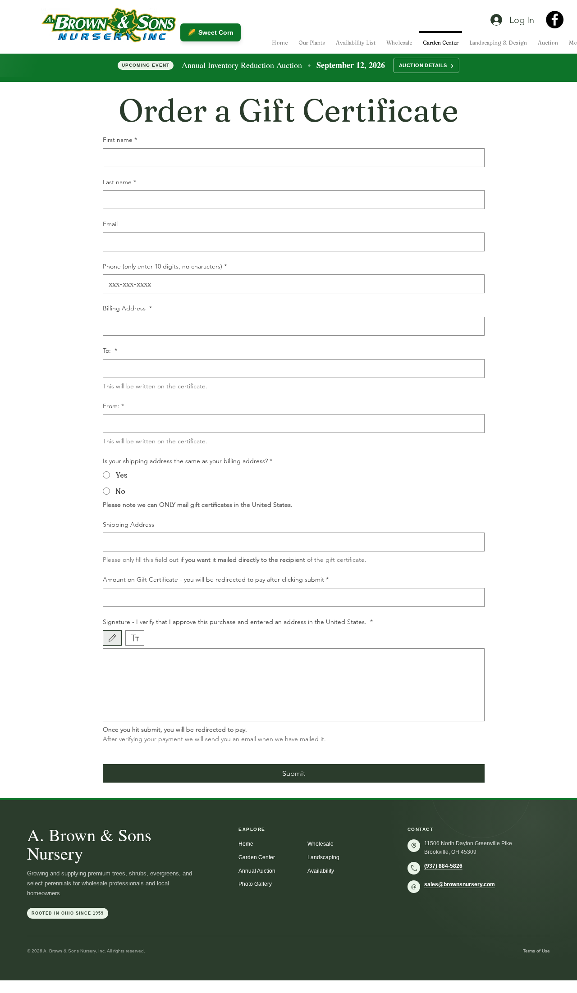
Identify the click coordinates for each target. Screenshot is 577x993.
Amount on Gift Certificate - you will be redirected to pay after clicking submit (216, 579)
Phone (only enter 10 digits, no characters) (165, 266)
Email (110, 224)
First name (120, 140)
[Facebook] (554, 19)
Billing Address (127, 308)
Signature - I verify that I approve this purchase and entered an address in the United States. (238, 622)
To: (110, 350)
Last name (119, 182)
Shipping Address (128, 524)
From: (113, 406)
